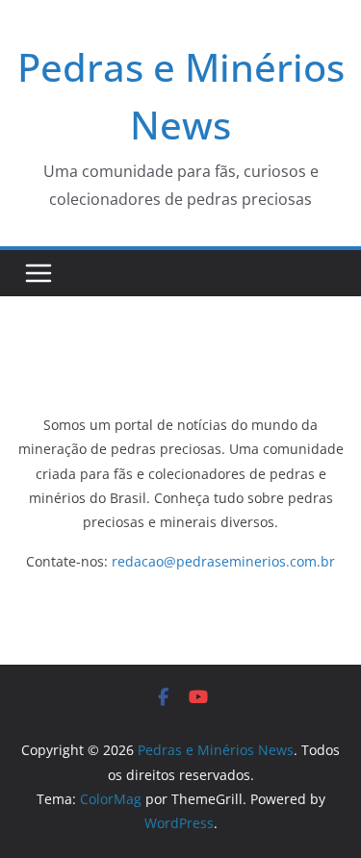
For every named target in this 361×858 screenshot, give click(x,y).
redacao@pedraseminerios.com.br (223, 561)
